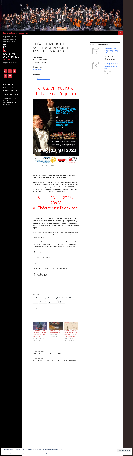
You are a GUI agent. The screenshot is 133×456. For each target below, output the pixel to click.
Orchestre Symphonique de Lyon (15, 33)
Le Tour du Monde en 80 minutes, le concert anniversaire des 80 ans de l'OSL (111, 65)
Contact (105, 33)
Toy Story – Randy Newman (10, 88)
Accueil (47, 33)
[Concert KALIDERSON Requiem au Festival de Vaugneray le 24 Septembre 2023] (40, 326)
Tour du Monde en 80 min (73, 33)
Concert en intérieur (43, 79)
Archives (112, 33)
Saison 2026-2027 (57, 33)
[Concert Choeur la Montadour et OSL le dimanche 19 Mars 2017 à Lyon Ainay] (71, 326)
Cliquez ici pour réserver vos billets (44, 280)
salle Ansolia (37, 69)
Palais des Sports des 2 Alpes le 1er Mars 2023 (47, 353)
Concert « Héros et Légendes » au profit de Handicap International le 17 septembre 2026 (111, 51)
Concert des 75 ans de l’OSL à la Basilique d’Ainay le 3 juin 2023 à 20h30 (54, 360)
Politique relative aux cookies (50, 453)
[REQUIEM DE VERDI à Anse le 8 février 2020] (56, 326)
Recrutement (86, 33)
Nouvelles (96, 33)
